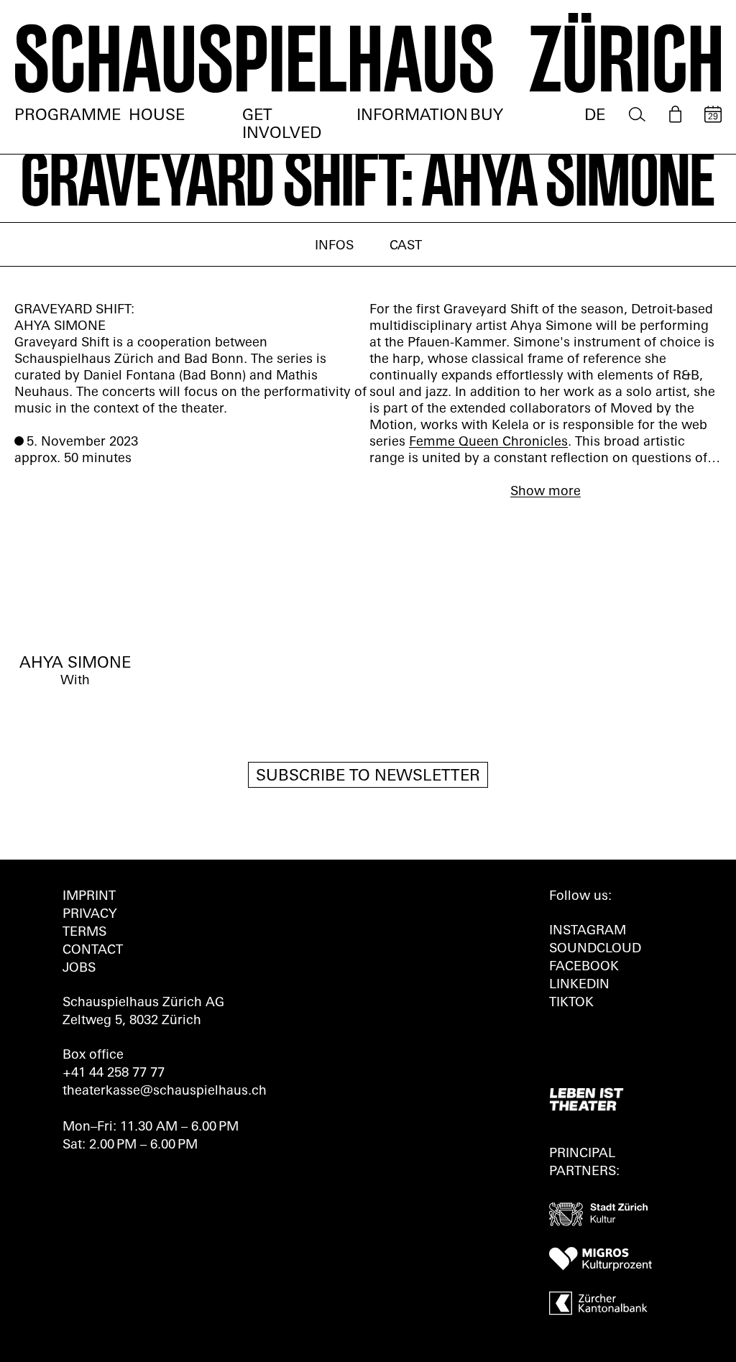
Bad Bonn (212, 376)
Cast (406, 246)
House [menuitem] (157, 116)
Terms (84, 932)
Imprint (89, 897)
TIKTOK (571, 1003)
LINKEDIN (579, 985)
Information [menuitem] (412, 116)
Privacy (89, 914)
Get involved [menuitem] (281, 125)
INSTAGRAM (587, 931)
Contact (93, 950)
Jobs (79, 968)
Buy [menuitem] (486, 116)
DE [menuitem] (594, 116)
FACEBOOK (584, 967)
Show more (545, 492)
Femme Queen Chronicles (488, 442)
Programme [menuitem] (67, 116)
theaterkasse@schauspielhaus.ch (165, 1091)
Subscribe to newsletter (368, 776)
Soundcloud (595, 949)
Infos (334, 246)
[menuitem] (637, 114)
